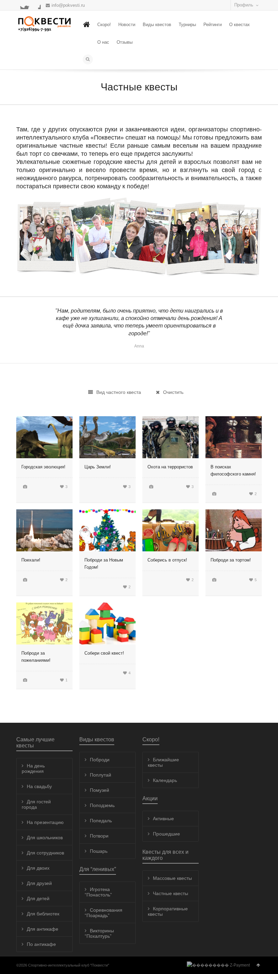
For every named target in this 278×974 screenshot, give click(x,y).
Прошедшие (166, 834)
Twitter (20, 5)
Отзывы (125, 42)
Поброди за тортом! (231, 560)
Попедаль (101, 820)
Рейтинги (212, 24)
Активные (163, 818)
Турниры (187, 24)
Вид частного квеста (118, 392)
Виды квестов (157, 24)
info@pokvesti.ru (68, 5)
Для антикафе (42, 929)
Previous (29, 333)
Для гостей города (36, 804)
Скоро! (104, 24)
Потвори (99, 836)
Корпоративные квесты (168, 911)
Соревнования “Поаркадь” (103, 912)
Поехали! (30, 560)
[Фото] (25, 486)
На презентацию (45, 822)
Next (249, 333)
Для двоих (38, 868)
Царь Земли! (97, 466)
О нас (103, 42)
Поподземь (102, 805)
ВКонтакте (37, 5)
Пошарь (98, 851)
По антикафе (41, 944)
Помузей (99, 790)
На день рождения (33, 768)
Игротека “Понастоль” (98, 892)
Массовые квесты (172, 878)
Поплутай (100, 775)
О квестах (239, 24)
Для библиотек (43, 913)
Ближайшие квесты (163, 762)
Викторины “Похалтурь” (99, 933)
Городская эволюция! (43, 466)
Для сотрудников (45, 852)
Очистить (173, 392)
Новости (126, 24)
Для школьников (45, 837)
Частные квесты (170, 893)
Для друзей (39, 883)
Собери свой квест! (104, 653)
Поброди (100, 759)
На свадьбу (39, 786)
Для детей (38, 898)
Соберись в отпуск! (167, 560)
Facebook (28, 5)
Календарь (165, 780)
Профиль (243, 4)
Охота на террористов (170, 466)
